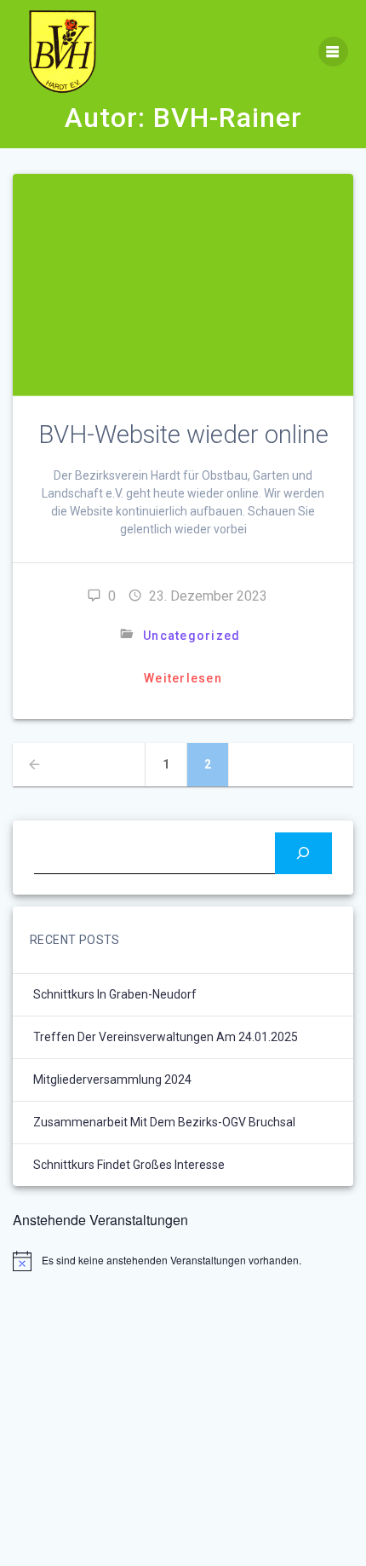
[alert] (183, 1261)
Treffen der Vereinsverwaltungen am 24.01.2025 (165, 1037)
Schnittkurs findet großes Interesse (129, 1165)
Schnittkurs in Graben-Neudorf (115, 994)
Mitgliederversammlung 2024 (112, 1079)
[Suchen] (303, 853)
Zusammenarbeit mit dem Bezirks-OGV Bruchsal (164, 1122)
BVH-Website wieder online (183, 434)
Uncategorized (191, 635)
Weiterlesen (183, 678)
